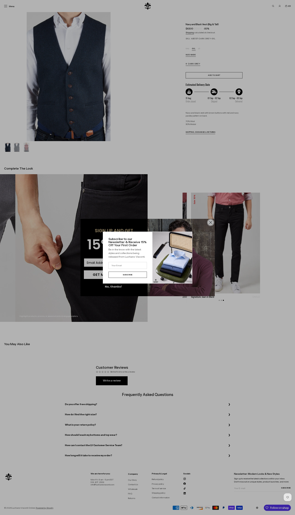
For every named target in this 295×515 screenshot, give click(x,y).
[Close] (189, 235)
